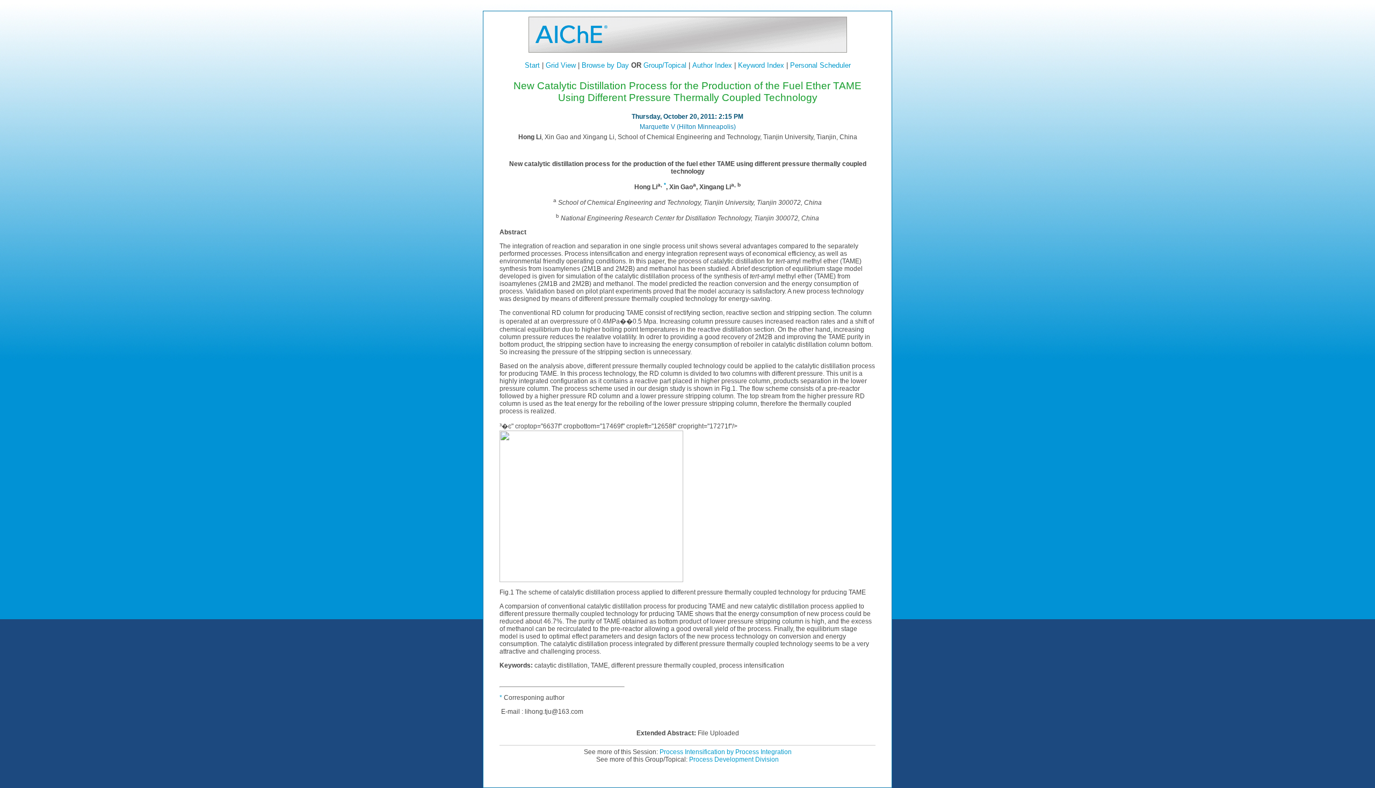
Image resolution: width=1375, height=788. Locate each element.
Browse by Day (605, 65)
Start (532, 65)
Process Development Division (734, 759)
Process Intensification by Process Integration (726, 752)
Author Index (712, 65)
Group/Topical (664, 65)
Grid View (561, 65)
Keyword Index (761, 65)
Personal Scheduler (820, 65)
